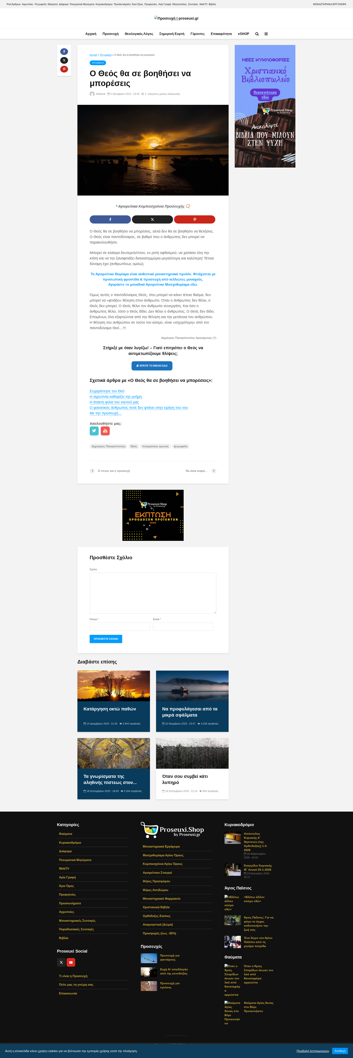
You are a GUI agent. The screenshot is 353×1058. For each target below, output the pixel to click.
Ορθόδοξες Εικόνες (157, 916)
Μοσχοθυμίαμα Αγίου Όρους (163, 855)
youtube (105, 430)
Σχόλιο (93, 569)
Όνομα (94, 619)
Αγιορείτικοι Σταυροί (157, 872)
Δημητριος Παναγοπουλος (108, 446)
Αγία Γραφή (164, 4)
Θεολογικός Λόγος (139, 34)
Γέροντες (198, 34)
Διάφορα (63, 4)
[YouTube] (71, 962)
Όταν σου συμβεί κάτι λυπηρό (185, 779)
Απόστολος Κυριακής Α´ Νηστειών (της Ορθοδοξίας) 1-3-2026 (255, 842)
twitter (94, 430)
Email (157, 619)
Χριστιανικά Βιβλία (156, 907)
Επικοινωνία (68, 993)
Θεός (134, 446)
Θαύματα (53, 4)
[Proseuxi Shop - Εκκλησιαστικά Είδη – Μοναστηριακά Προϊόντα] (172, 829)
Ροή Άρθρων (14, 4)
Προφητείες (150, 4)
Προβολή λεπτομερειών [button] (313, 1051)
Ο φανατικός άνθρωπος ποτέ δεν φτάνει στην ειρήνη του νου (139, 408)
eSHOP (243, 34)
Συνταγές (193, 4)
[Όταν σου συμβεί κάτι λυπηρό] (192, 753)
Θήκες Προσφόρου (156, 881)
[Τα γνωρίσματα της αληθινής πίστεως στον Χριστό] (113, 753)
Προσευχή (111, 34)
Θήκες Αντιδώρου (155, 890)
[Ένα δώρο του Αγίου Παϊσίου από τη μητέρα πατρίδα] (233, 941)
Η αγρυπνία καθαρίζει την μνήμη (116, 397)
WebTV (203, 4)
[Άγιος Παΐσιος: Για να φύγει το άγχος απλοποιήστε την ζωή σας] (233, 920)
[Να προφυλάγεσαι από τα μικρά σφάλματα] (192, 686)
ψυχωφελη (180, 446)
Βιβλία (212, 4)
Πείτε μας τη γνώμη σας (76, 984)
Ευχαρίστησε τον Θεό (107, 391)
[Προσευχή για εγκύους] (149, 986)
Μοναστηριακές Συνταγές (77, 920)
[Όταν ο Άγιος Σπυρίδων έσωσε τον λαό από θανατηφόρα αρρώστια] (233, 980)
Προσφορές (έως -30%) (159, 933)
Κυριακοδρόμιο (104, 4)
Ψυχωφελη (106, 55)
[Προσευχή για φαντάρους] (149, 958)
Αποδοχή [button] (340, 1050)
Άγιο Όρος (137, 4)
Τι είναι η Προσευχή (73, 976)
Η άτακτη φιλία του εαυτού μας (114, 402)
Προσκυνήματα (122, 4)
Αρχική (90, 34)
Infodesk (100, 94)
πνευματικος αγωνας (155, 446)
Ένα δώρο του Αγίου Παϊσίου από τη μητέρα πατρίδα (258, 942)
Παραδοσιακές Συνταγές (76, 929)
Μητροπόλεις (179, 4)
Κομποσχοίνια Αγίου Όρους (163, 864)
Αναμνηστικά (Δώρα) (158, 924)
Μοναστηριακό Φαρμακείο (161, 898)
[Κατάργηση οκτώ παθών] (113, 686)
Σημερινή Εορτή (171, 34)
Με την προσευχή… (106, 413)
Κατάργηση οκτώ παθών (110, 708)
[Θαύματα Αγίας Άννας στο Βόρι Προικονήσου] (233, 1012)
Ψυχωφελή (40, 4)
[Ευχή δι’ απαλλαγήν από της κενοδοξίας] (149, 972)
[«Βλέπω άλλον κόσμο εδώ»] (233, 903)
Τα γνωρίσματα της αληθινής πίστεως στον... (110, 779)
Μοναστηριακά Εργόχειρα (161, 846)
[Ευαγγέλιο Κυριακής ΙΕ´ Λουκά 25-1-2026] (233, 869)
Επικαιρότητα (221, 34)
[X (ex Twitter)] (61, 962)
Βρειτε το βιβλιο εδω (154, 365)
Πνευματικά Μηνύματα (82, 4)
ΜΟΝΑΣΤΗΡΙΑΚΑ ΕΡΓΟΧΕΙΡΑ (329, 4)
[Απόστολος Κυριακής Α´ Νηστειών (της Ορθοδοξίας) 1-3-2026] (233, 837)
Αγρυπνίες (27, 4)
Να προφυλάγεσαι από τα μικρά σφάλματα (190, 712)
